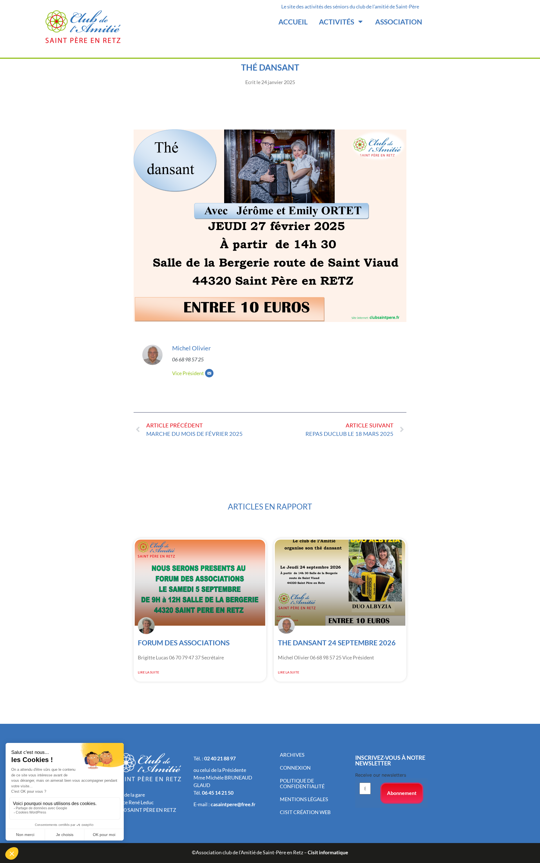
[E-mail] (209, 373)
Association (398, 21)
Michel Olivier (191, 348)
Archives (292, 755)
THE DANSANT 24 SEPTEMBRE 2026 (337, 642)
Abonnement (402, 793)
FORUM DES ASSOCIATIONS (184, 642)
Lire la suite (148, 672)
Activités (336, 21)
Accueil (293, 21)
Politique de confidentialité (302, 783)
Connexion (295, 768)
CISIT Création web (305, 812)
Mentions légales (304, 799)
